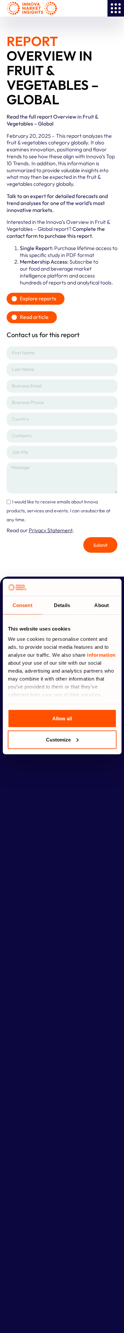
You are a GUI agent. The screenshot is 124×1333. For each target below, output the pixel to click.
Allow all (62, 718)
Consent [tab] (22, 605)
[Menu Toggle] (115, 8)
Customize (58, 739)
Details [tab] (62, 605)
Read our (39, 530)
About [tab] (101, 605)
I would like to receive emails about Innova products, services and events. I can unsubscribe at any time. (58, 511)
